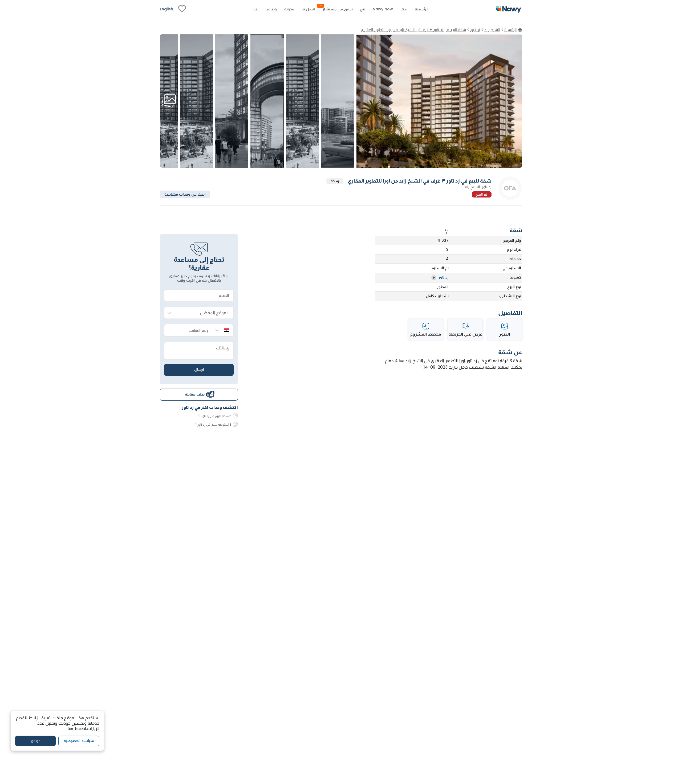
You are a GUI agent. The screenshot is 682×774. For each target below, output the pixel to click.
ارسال (199, 369)
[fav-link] (182, 9)
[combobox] (204, 313)
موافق (35, 740)
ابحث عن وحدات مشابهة (185, 194)
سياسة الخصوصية (79, 740)
